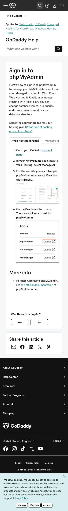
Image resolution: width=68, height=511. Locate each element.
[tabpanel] (34, 206)
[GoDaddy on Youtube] (40, 450)
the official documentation (37, 284)
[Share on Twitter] (39, 347)
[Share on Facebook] (22, 347)
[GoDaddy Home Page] (17, 426)
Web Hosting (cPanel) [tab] (25, 140)
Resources (9, 385)
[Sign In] (54, 5)
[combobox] (30, 48)
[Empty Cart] (61, 5)
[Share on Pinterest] (48, 347)
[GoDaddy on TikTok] (23, 450)
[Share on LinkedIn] (31, 347)
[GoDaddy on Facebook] (5, 450)
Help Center (10, 376)
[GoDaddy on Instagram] (14, 450)
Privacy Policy (32, 463)
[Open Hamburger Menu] (4, 5)
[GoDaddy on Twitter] (32, 450)
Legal (18, 463)
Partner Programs (13, 395)
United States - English (17, 441)
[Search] (58, 49)
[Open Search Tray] (40, 5)
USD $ (57, 441)
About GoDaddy (12, 367)
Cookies (49, 463)
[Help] (47, 5)
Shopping (8, 413)
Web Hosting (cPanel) (32, 24)
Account (8, 404)
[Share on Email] (13, 347)
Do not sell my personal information (34, 470)
